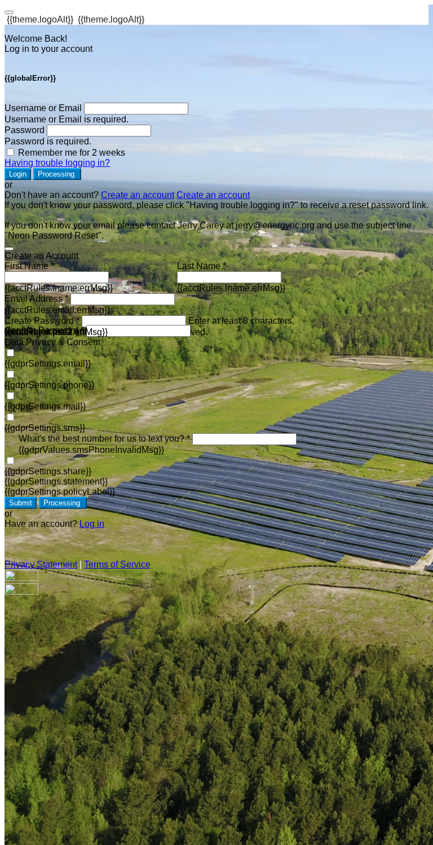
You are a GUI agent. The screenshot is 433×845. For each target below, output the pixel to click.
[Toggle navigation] (9, 12)
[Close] (9, 248)
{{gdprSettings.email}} (48, 363)
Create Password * (42, 320)
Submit (20, 503)
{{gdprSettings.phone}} (49, 385)
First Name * (29, 266)
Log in (91, 524)
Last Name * (201, 266)
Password (25, 130)
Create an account (137, 195)
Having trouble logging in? (57, 163)
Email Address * (36, 298)
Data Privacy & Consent (52, 342)
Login (17, 174)
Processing (57, 174)
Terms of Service (117, 564)
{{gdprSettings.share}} (48, 471)
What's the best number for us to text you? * (104, 438)
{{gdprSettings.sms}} (45, 428)
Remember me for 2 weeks (71, 152)
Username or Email (43, 108)
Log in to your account (48, 49)
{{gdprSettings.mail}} (45, 406)
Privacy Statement (41, 564)
